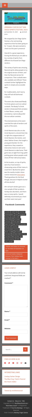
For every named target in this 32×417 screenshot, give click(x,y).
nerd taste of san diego (19, 224)
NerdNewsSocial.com (21, 403)
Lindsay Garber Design (12, 376)
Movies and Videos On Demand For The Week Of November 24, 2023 (15, 248)
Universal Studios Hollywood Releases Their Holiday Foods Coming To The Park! (14, 256)
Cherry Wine (14, 212)
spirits (18, 239)
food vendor (8, 219)
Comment (8, 283)
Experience (22, 214)
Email (7, 320)
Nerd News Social (11, 405)
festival (7, 217)
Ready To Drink (9, 231)
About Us (18, 401)
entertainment (9, 214)
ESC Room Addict (10, 382)
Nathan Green (16, 222)
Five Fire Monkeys (17, 408)
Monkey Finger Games (21, 412)
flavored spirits (15, 217)
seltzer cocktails (10, 239)
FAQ (23, 401)
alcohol (7, 212)
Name (7, 311)
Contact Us (10, 401)
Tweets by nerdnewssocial (13, 391)
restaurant (18, 231)
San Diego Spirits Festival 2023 (13, 236)
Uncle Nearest (9, 241)
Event (16, 214)
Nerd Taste (8, 224)
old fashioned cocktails (12, 229)
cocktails (22, 212)
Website (7, 328)
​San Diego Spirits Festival (19, 234)
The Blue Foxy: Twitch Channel (14, 379)
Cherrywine (21, 175)
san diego (8, 234)
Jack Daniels (17, 219)
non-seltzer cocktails (11, 227)
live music (8, 222)
